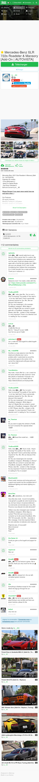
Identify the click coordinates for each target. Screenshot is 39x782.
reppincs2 (11, 550)
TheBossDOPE (13, 292)
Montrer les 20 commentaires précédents (19, 248)
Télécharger (20, 64)
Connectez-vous (24, 619)
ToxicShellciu (13, 370)
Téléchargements (9, 166)
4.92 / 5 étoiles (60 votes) (7, 170)
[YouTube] (15, 77)
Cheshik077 (12, 596)
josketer (11, 278)
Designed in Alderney (7, 773)
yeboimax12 (12, 339)
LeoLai (10, 324)
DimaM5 (11, 559)
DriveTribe (11, 493)
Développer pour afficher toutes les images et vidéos (19, 160)
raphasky (11, 253)
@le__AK (15, 255)
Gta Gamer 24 (13, 538)
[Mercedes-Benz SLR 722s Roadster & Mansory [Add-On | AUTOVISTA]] (19, 130)
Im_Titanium (12, 419)
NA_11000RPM (13, 351)
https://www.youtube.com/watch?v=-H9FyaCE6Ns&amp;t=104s (22, 284)
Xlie (9, 584)
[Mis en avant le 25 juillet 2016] (2, 52)
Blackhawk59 (12, 478)
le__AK (14, 75)
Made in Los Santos (7, 775)
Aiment (21, 166)
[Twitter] (12, 77)
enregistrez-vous (8, 621)
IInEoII (10, 609)
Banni (19, 339)
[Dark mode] (33, 2)
